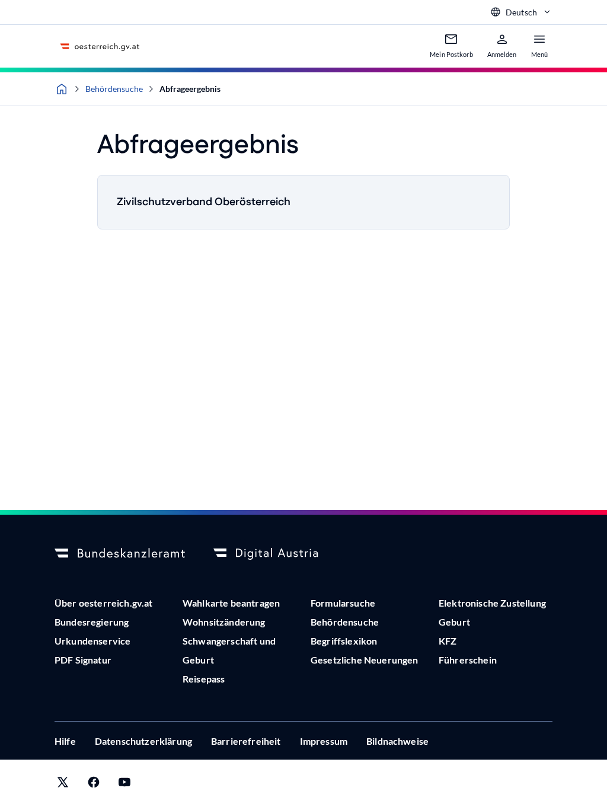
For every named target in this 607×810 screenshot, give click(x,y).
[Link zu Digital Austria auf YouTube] (124, 785)
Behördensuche (114, 89)
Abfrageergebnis (190, 89)
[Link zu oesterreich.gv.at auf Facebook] (93, 785)
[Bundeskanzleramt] (120, 554)
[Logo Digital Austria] (278, 554)
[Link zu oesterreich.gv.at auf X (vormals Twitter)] (63, 785)
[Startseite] (62, 89)
